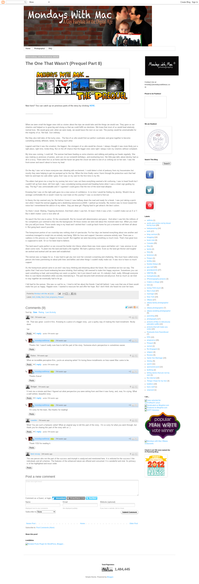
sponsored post (153, 367)
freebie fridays (152, 264)
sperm (149, 364)
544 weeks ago (47, 454)
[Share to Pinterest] (75, 293)
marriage (150, 294)
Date (35, 312)
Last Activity (50, 312)
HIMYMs (150, 273)
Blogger (110, 577)
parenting (150, 316)
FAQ (50, 48)
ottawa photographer (155, 308)
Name (27, 502)
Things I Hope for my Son (157, 381)
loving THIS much (154, 288)
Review (150, 355)
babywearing (152, 228)
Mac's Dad (45, 297)
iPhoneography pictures (156, 279)
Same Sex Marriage (155, 358)
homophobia (152, 276)
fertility (38, 297)
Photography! (39, 48)
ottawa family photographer (157, 303)
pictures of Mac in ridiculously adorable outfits (158, 323)
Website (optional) (107, 502)
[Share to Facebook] (72, 293)
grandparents (152, 270)
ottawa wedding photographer (159, 311)
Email (65, 502)
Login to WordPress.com (76, 498)
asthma (150, 220)
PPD (148, 337)
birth (33, 297)
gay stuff (150, 267)
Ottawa (149, 300)
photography (152, 319)
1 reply (38, 333)
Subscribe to (31, 512)
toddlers (150, 384)
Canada (150, 243)
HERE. (92, 106)
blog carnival (152, 234)
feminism (150, 255)
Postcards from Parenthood (157, 332)
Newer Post (30, 523)
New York (150, 297)
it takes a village (153, 282)
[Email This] (63, 293)
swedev (34, 420)
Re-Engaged (152, 349)
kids (148, 285)
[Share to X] (69, 293)
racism (149, 346)
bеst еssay (35, 454)
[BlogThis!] (66, 293)
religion (150, 352)
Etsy (148, 246)
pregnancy (53, 297)
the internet (151, 378)
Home (28, 48)
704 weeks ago (40, 317)
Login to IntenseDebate (59, 498)
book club (151, 240)
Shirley (149, 361)
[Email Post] (59, 293)
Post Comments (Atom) (45, 528)
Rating (41, 312)
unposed (150, 390)
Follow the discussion (136, 307)
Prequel (61, 297)
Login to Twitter (91, 498)
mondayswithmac (42, 340)
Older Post (134, 523)
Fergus (149, 258)
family (149, 249)
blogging (150, 237)
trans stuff (150, 387)
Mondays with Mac (41, 293)
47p (52, 341)
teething (150, 370)
